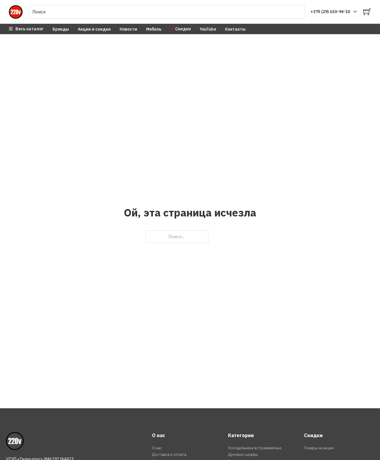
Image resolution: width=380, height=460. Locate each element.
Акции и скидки (94, 29)
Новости (128, 29)
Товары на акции (319, 447)
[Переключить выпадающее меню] (355, 12)
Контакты (235, 29)
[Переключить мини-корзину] (367, 12)
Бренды (61, 29)
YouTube (208, 29)
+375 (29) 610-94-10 (330, 11)
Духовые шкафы (243, 454)
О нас (157, 447)
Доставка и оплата (169, 454)
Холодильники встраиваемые (254, 447)
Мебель (154, 29)
